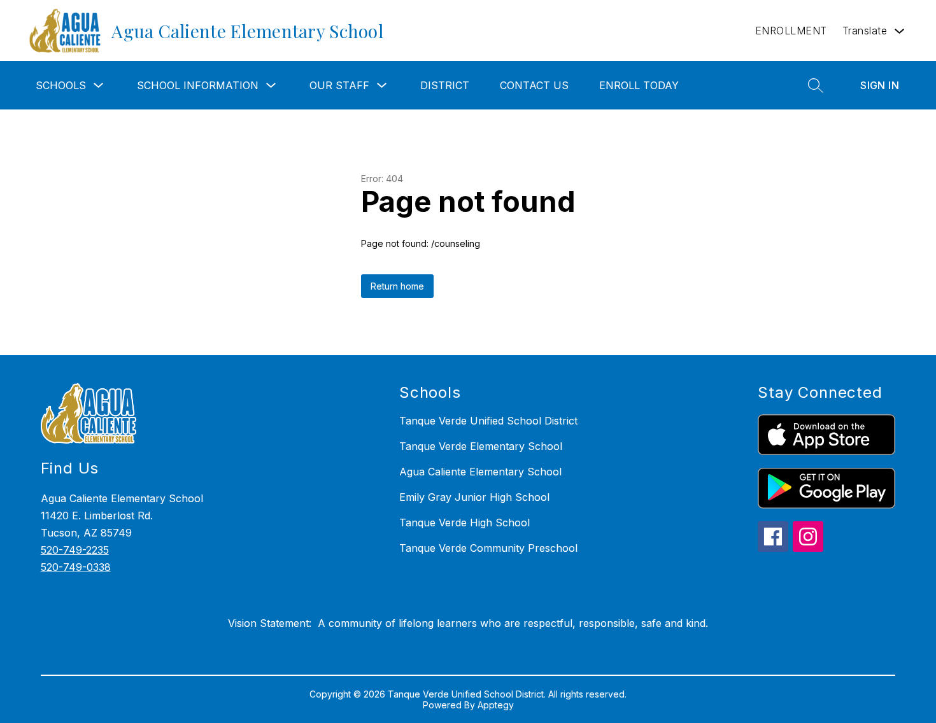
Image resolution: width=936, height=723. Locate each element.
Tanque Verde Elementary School (480, 446)
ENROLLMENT (791, 30)
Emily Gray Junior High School (474, 497)
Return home (397, 286)
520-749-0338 (76, 567)
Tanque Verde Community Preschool (488, 548)
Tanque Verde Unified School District (488, 420)
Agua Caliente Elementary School (480, 471)
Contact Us (534, 85)
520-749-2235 (75, 550)
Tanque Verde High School (464, 522)
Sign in (879, 85)
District (444, 85)
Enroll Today (639, 85)
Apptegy (496, 704)
